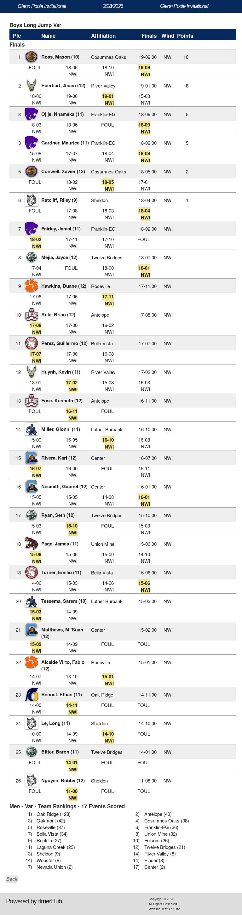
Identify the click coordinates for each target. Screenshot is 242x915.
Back (11, 879)
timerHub (50, 900)
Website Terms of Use (164, 909)
